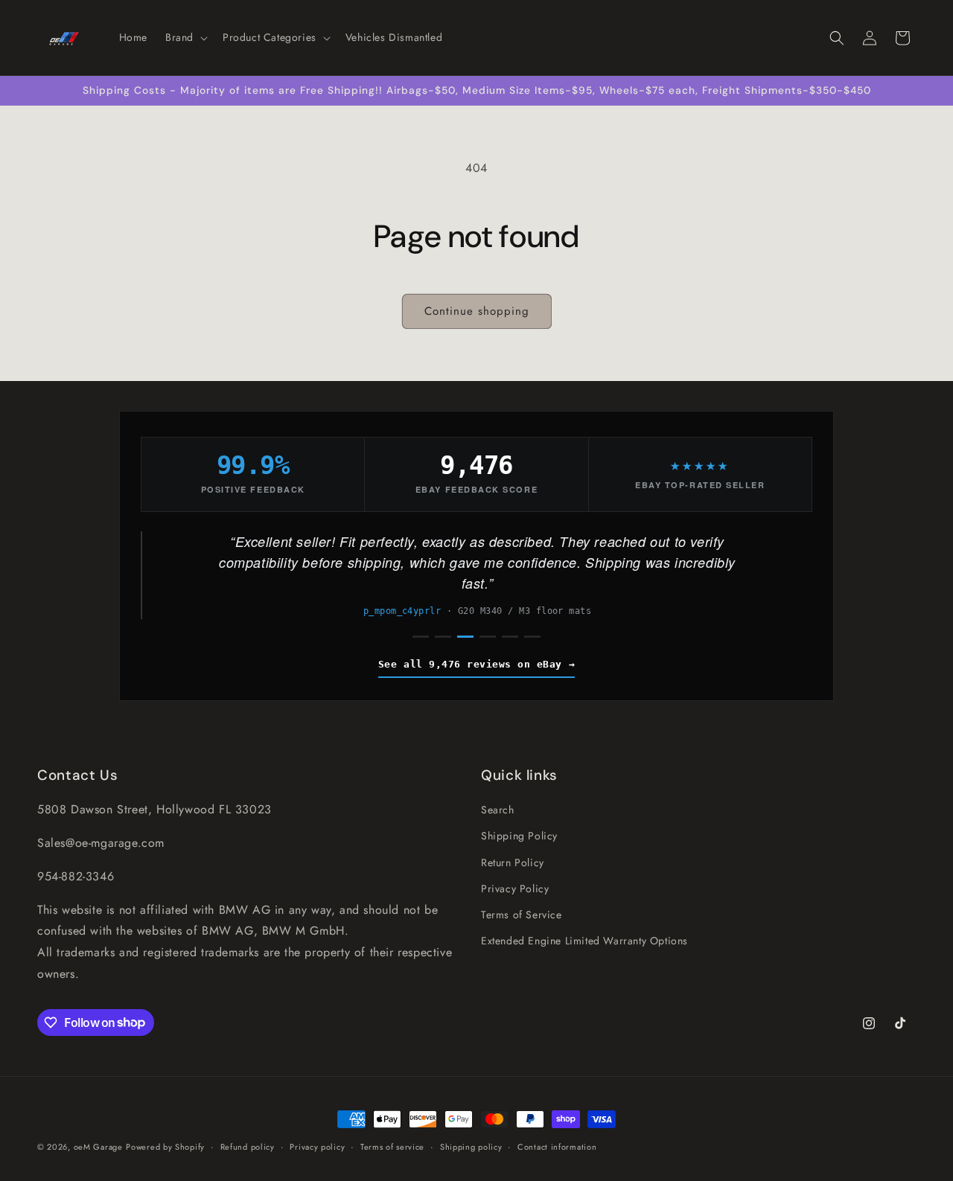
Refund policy (247, 1146)
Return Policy (512, 861)
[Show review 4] (487, 637)
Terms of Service (521, 914)
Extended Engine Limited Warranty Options (584, 940)
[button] (185, 37)
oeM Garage (98, 1147)
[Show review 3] (465, 637)
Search (497, 809)
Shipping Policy (519, 835)
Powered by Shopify (165, 1147)
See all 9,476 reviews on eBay (470, 664)
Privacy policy (317, 1146)
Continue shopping (476, 311)
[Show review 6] (532, 637)
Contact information (556, 1146)
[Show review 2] (443, 637)
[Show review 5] (510, 637)
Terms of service (392, 1146)
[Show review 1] (420, 637)
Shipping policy (471, 1146)
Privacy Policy (515, 888)
